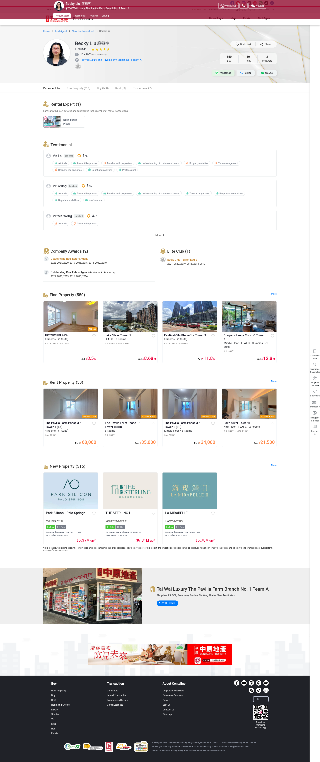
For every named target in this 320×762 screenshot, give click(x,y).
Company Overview (173, 695)
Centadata (112, 690)
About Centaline (174, 683)
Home (47, 31)
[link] (47, 31)
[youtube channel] (244, 683)
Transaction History (117, 700)
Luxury (54, 709)
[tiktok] (258, 690)
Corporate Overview (173, 690)
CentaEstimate (115, 704)
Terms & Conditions (161, 750)
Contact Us (168, 709)
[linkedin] (266, 690)
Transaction (115, 683)
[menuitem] (315, 430)
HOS (53, 700)
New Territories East (83, 31)
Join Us (166, 704)
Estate (54, 733)
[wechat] (251, 690)
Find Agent (61, 31)
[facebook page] (236, 683)
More (274, 465)
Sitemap (167, 714)
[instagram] (251, 683)
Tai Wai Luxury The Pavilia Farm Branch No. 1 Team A (111, 59)
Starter (55, 714)
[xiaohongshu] (266, 683)
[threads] (258, 683)
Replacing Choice (60, 704)
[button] (243, 44)
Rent (53, 728)
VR (52, 719)
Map (53, 723)
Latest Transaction (117, 695)
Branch (166, 700)
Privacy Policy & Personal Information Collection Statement (198, 750)
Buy (53, 683)
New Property (58, 690)
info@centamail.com (239, 746)
